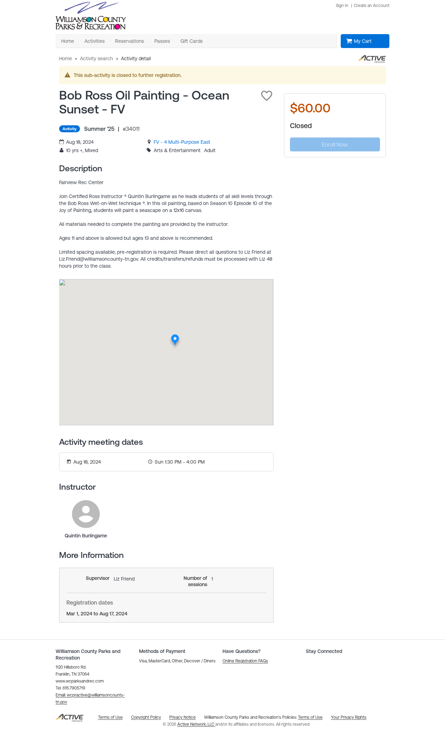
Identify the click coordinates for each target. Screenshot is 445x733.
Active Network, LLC (196, 724)
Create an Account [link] (371, 5)
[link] (182, 142)
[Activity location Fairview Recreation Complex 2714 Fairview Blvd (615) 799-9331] (175, 336)
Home (65, 58)
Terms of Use (310, 717)
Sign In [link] (342, 5)
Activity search (96, 58)
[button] (266, 95)
